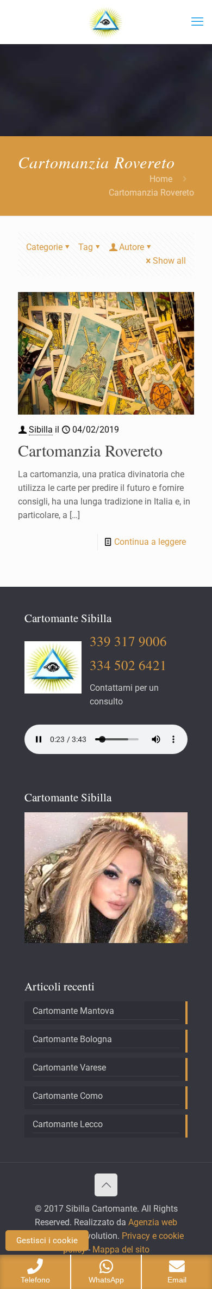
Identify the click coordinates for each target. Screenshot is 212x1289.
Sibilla (41, 429)
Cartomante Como (68, 1096)
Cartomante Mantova (73, 1011)
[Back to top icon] (106, 1185)
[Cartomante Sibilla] (106, 21)
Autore (131, 247)
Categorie (44, 247)
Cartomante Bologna (72, 1039)
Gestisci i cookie (47, 1240)
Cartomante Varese (69, 1067)
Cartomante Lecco (68, 1124)
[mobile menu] (197, 22)
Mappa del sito (119, 1249)
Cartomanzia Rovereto (90, 450)
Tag (85, 247)
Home (160, 179)
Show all (169, 261)
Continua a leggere (150, 542)
